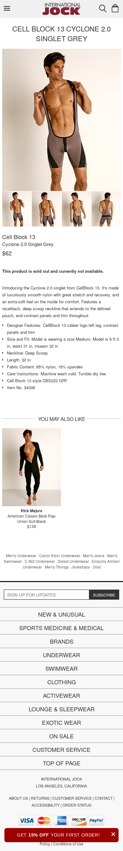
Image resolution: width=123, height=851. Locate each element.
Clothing (61, 682)
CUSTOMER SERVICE (72, 798)
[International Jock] (61, 5)
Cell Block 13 (18, 236)
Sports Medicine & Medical (61, 628)
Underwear (61, 655)
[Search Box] (103, 8)
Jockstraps (81, 566)
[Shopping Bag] (115, 8)
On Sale (61, 736)
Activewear (61, 695)
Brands (61, 641)
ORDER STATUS (76, 805)
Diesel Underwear (73, 561)
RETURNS (40, 798)
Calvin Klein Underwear (59, 555)
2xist (97, 566)
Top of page (61, 763)
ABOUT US (18, 798)
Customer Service (61, 749)
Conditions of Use (68, 843)
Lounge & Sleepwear (62, 709)
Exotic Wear (61, 722)
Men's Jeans (93, 555)
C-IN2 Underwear (40, 561)
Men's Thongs (57, 566)
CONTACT (104, 798)
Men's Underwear (21, 555)
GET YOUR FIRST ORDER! (66, 834)
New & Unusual (61, 614)
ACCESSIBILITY (46, 805)
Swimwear (61, 668)
